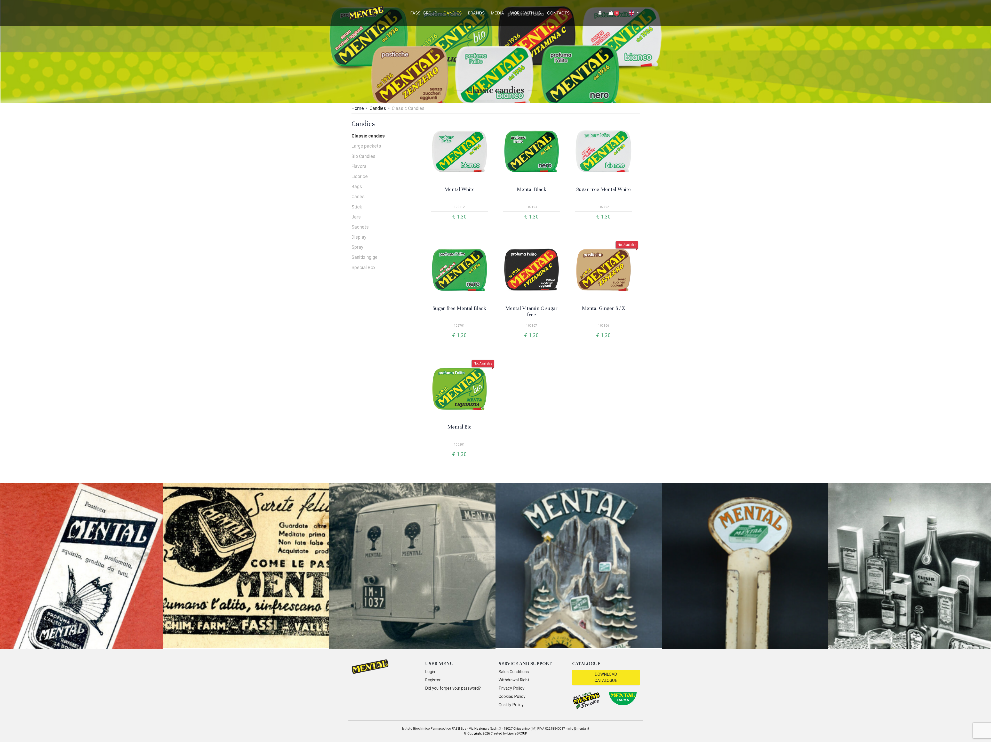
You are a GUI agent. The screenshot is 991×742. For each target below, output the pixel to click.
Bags (356, 186)
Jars (356, 217)
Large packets (366, 146)
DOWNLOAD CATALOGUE (606, 677)
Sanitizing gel (365, 257)
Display (358, 237)
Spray (357, 247)
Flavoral (359, 166)
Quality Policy (511, 704)
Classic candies (368, 136)
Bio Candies (363, 156)
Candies (378, 108)
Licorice (359, 176)
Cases (358, 196)
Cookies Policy (512, 696)
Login (430, 671)
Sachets (360, 227)
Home (357, 108)
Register (433, 680)
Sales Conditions (514, 671)
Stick (356, 206)
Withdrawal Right (514, 680)
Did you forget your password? (453, 688)
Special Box (363, 267)
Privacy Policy (511, 688)
